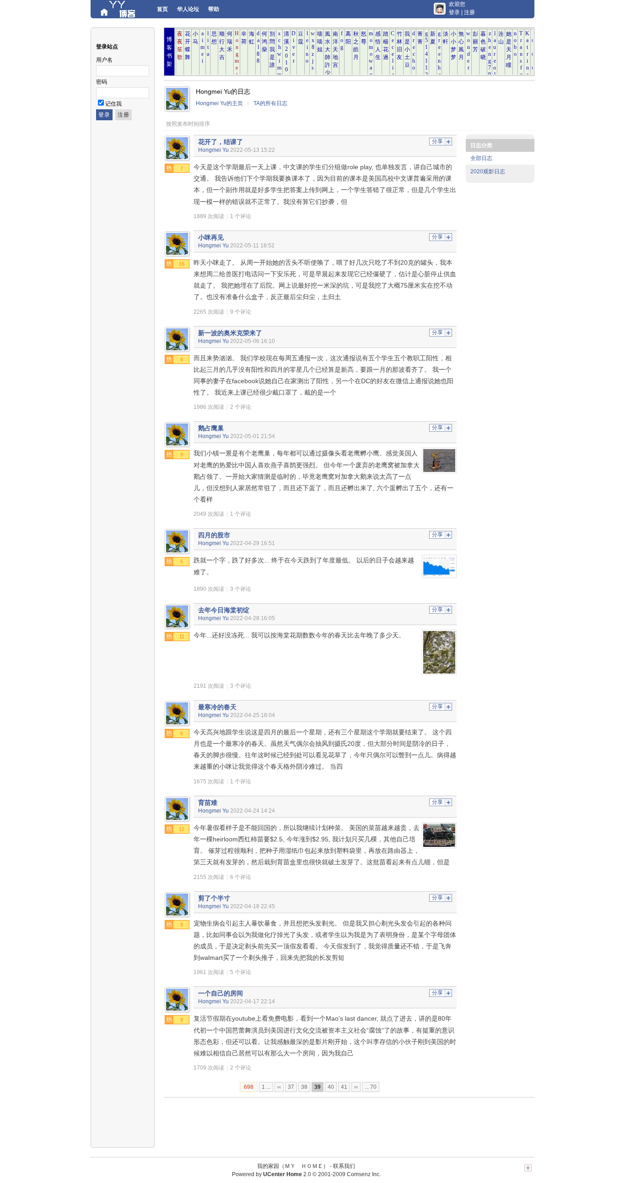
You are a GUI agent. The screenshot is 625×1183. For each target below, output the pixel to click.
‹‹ (279, 1087)
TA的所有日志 (270, 103)
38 (304, 1087)
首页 (162, 9)
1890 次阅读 (209, 589)
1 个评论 (240, 216)
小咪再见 (211, 237)
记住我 (113, 104)
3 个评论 (240, 589)
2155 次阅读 (209, 877)
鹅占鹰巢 (211, 428)
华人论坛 (188, 9)
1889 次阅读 (209, 216)
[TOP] (528, 1172)
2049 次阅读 (209, 514)
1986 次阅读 (209, 407)
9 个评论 (240, 312)
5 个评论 (240, 972)
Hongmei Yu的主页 (219, 103)
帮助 (213, 9)
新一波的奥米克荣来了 (230, 333)
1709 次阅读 (209, 1068)
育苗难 (207, 802)
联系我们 (344, 1166)
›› (356, 1087)
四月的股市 (214, 535)
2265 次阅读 (209, 312)
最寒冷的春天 (217, 707)
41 (344, 1087)
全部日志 (481, 158)
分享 (437, 141)
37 (291, 1087)
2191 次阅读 (209, 686)
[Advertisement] (330, 1122)
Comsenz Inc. (364, 1174)
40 (331, 1087)
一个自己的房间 (220, 993)
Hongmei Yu (213, 150)
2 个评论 (240, 407)
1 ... (266, 1087)
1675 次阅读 (209, 781)
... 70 (371, 1087)
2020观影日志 (487, 171)
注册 (469, 12)
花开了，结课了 (220, 141)
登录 (454, 12)
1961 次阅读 (209, 972)
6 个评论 (240, 877)
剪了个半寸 (214, 898)
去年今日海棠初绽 (223, 610)
